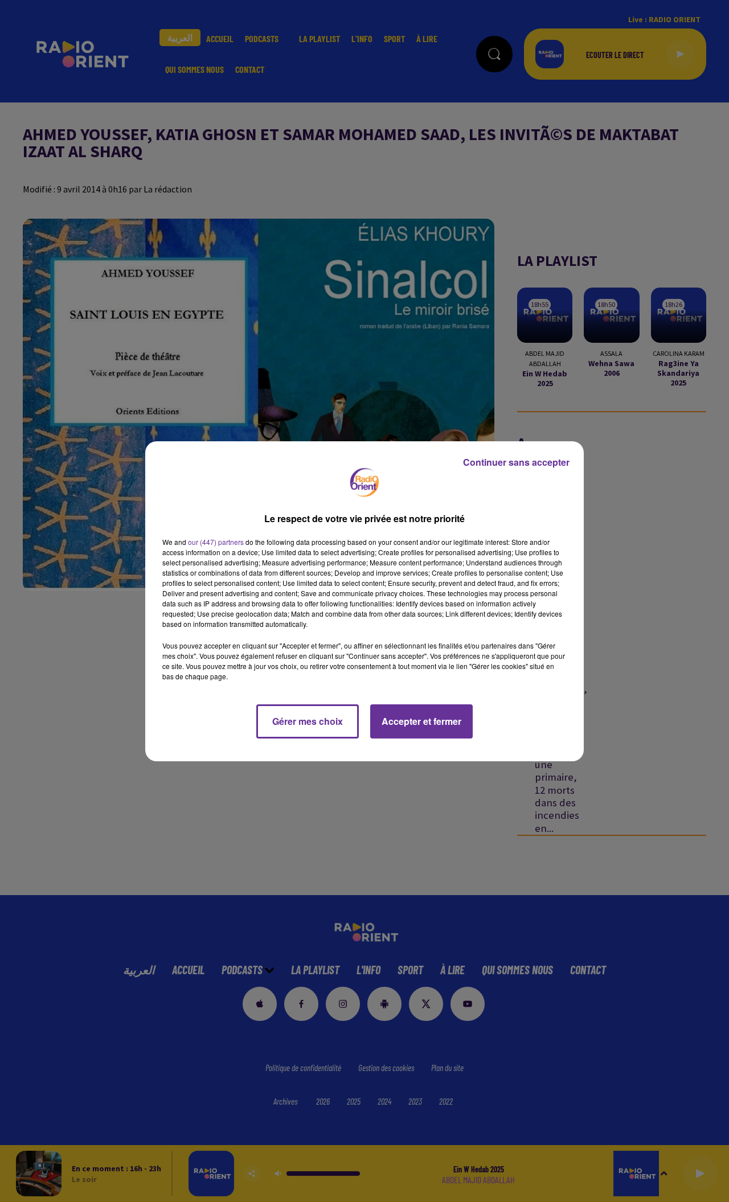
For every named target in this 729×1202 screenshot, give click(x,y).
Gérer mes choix (307, 721)
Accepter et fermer (421, 721)
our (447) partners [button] (216, 542)
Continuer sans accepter (516, 462)
